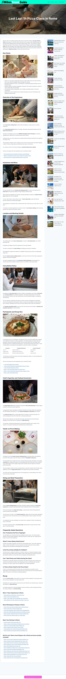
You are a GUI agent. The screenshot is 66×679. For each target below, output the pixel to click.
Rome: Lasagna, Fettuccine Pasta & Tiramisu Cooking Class (16, 613)
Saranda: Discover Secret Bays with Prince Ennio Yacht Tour (59, 42)
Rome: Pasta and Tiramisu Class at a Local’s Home (14, 615)
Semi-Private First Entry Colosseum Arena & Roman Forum (16, 642)
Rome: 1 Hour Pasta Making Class (11, 372)
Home (56, 2)
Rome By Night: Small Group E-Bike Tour (12, 622)
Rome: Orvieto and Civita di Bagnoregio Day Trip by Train (15, 641)
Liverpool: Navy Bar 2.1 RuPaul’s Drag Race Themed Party (59, 50)
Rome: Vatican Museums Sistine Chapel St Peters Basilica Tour (17, 652)
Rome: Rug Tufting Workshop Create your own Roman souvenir (17, 612)
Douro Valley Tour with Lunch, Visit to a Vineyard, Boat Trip (59, 223)
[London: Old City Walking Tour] (50, 141)
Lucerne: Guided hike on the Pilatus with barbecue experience (59, 163)
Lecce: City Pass (57, 108)
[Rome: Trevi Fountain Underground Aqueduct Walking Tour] (50, 118)
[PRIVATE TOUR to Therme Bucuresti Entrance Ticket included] (50, 171)
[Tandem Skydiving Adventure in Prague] (50, 80)
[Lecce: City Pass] (50, 111)
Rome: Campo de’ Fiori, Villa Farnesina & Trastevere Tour (15, 657)
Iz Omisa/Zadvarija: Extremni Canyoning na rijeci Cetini (59, 87)
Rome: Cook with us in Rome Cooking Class (13, 608)
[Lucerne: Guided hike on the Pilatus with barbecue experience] (50, 164)
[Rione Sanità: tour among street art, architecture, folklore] (50, 65)
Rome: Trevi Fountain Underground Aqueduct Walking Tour (16, 639)
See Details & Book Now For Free (32, 677)
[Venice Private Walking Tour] (50, 73)
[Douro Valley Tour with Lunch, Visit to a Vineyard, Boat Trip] (50, 224)
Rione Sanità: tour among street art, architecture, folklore (59, 65)
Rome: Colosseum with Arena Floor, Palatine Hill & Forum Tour (17, 651)
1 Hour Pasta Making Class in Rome (11, 364)
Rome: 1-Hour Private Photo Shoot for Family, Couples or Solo (16, 371)
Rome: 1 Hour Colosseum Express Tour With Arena (14, 369)
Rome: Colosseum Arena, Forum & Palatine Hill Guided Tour (16, 644)
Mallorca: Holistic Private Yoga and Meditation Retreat (59, 102)
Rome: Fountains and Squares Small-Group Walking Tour (15, 630)
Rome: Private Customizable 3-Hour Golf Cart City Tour (15, 654)
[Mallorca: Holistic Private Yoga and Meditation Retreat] (50, 103)
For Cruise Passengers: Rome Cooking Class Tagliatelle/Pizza (16, 610)
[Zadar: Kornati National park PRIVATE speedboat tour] (50, 209)
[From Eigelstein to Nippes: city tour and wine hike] (50, 194)
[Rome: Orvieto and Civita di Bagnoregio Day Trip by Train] (50, 133)
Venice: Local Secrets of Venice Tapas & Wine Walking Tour (59, 57)
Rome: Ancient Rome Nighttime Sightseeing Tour (14, 649)
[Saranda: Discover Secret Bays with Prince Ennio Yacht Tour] (50, 43)
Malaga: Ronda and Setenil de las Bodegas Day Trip (59, 95)
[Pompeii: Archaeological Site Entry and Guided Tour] (50, 216)
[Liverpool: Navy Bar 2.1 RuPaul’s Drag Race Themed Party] (50, 50)
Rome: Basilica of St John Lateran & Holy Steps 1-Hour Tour (16, 600)
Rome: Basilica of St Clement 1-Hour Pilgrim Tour (14, 595)
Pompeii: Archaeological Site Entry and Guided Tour (59, 216)
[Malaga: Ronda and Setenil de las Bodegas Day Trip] (50, 95)
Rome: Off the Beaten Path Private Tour (12, 646)
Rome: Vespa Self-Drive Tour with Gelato (12, 656)
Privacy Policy (61, 2)
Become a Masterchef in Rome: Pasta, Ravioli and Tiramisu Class (17, 155)
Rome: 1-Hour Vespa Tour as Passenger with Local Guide (16, 598)
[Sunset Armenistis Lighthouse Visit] (50, 186)
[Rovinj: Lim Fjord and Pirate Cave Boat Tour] (50, 156)
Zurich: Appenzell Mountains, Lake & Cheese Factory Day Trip (59, 125)
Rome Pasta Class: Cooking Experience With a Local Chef (16, 157)
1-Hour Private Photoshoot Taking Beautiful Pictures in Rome (16, 366)
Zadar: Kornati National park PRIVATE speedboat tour (59, 208)
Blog (48, 2)
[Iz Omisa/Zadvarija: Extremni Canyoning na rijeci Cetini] (50, 88)
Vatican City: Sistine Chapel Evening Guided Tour (14, 625)
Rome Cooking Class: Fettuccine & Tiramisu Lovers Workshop (16, 154)
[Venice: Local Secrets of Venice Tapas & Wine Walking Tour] (50, 58)
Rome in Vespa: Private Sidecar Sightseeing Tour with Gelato (16, 624)
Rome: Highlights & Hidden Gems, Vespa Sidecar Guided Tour (17, 647)
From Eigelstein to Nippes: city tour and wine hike (58, 193)
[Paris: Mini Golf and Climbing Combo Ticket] (50, 201)
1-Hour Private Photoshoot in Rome (11, 367)
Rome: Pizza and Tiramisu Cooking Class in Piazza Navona (16, 607)
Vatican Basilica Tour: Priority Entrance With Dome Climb (15, 628)
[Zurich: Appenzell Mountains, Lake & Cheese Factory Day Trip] (50, 126)
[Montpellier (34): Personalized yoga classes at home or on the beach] (50, 179)
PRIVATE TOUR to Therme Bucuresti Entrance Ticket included (59, 170)
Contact (52, 2)
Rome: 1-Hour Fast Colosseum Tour (11, 596)
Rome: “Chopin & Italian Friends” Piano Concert (13, 627)
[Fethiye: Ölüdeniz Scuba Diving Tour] (50, 148)
